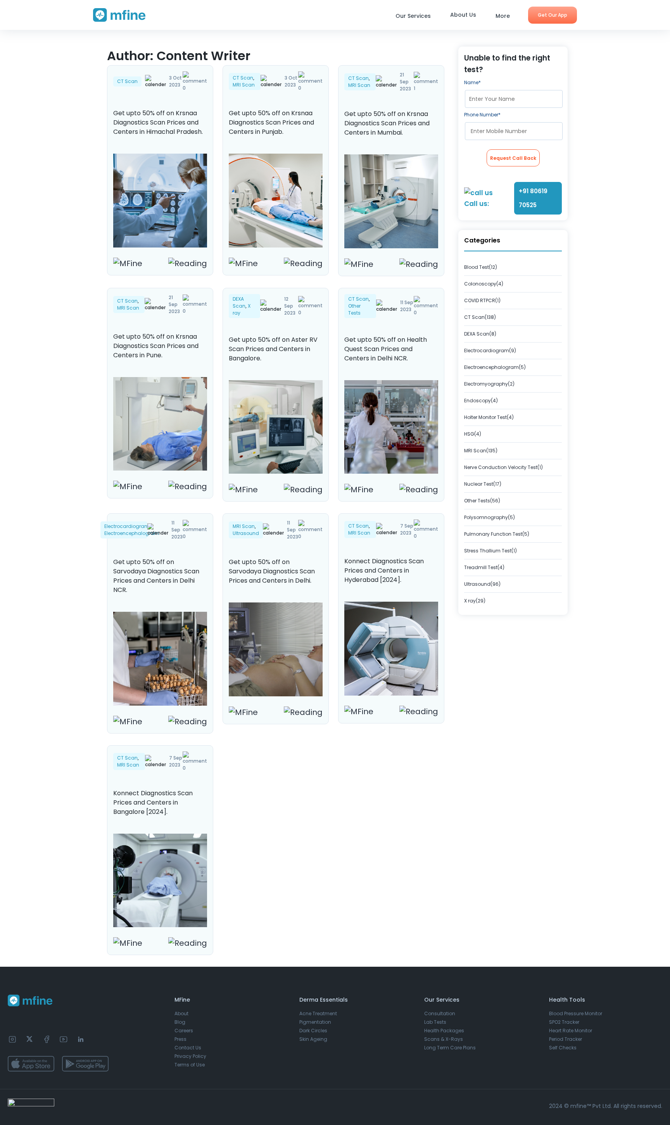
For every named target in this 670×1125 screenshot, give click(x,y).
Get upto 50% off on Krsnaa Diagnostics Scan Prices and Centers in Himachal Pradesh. (158, 122)
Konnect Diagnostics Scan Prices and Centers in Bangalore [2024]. (153, 802)
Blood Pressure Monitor (575, 1013)
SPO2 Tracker (564, 1022)
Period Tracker (565, 1039)
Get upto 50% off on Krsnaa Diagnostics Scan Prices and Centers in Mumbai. (387, 123)
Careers (183, 1030)
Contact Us (187, 1047)
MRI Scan (244, 84)
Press (180, 1039)
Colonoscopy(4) (483, 283)
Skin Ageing (313, 1039)
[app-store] (31, 1063)
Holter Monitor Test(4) (489, 417)
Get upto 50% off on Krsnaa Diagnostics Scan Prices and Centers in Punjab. (271, 122)
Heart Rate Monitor (570, 1030)
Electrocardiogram (126, 526)
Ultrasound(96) (482, 584)
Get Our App (552, 15)
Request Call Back (513, 158)
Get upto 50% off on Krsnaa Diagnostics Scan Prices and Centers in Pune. (156, 346)
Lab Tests (435, 1022)
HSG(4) (472, 434)
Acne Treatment (318, 1013)
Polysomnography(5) (489, 517)
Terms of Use (189, 1064)
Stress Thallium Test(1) (490, 550)
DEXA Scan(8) (480, 334)
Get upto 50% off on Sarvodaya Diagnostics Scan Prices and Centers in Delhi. (272, 571)
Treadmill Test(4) (484, 567)
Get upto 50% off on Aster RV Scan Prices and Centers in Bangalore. (273, 349)
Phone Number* (482, 114)
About (181, 1013)
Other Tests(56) (482, 500)
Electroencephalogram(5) (495, 367)
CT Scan (127, 81)
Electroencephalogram (131, 533)
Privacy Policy (190, 1056)
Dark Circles (313, 1030)
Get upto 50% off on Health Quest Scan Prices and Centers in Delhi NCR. (385, 349)
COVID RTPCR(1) (482, 300)
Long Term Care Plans (450, 1047)
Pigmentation (315, 1022)
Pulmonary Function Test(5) (496, 534)
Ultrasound (246, 533)
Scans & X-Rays (443, 1039)
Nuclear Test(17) (482, 484)
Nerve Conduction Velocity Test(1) (503, 467)
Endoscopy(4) (481, 400)
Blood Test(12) (480, 267)
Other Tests (354, 309)
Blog (179, 1022)
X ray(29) (474, 600)
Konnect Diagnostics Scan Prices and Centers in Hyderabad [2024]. (384, 570)
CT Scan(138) (480, 317)
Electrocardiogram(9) (490, 350)
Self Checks (563, 1047)
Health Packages (444, 1030)
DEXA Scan (239, 302)
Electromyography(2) (489, 384)
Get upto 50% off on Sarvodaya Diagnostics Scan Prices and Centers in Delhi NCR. (156, 575)
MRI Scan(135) (480, 450)
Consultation (439, 1013)
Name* (472, 82)
